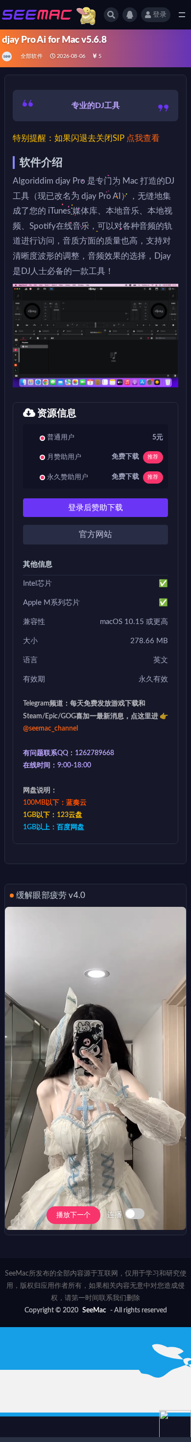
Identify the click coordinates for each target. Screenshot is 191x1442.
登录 (160, 14)
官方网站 (95, 534)
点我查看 (143, 138)
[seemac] (7, 56)
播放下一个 (73, 1215)
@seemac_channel (50, 728)
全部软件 (32, 56)
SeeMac (94, 1310)
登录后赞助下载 (95, 508)
